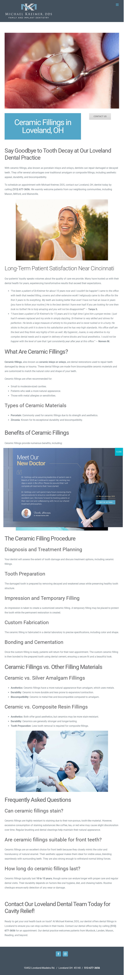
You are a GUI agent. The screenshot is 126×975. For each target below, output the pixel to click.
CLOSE (119, 452)
